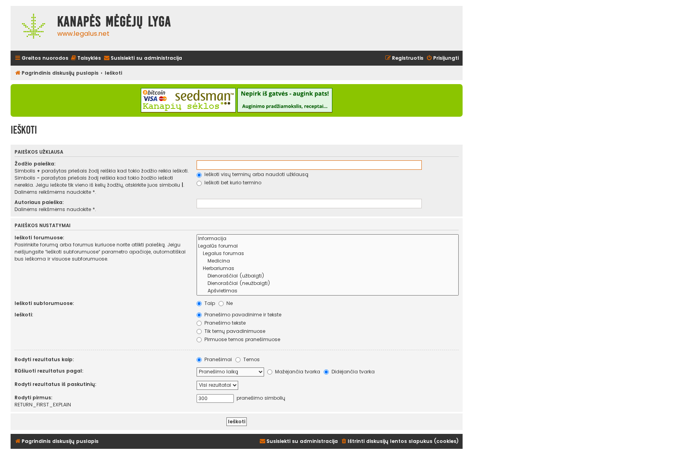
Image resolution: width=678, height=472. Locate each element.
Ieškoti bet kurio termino (232, 182)
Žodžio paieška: (35, 163)
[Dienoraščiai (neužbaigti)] (327, 283)
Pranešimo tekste (224, 323)
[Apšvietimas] (327, 291)
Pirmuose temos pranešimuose (241, 339)
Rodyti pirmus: (34, 397)
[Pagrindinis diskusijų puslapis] (32, 28)
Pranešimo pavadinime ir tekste (242, 314)
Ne (229, 303)
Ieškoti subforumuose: (44, 303)
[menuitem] (85, 58)
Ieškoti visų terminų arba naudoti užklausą (255, 174)
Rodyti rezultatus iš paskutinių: (56, 384)
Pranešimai (217, 359)
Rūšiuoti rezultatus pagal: (49, 370)
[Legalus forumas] (327, 253)
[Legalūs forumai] (327, 246)
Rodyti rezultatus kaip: (44, 359)
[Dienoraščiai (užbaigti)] (327, 276)
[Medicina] (327, 261)
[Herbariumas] (327, 268)
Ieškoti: (24, 314)
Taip (209, 303)
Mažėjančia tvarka (296, 371)
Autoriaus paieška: (39, 202)
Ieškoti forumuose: (39, 237)
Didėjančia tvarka (352, 371)
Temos (251, 359)
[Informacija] (327, 238)
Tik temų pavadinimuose (234, 331)
